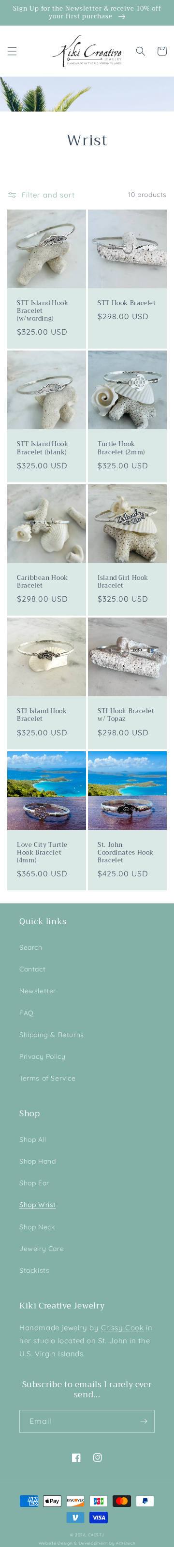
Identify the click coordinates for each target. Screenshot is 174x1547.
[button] (12, 51)
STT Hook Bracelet (127, 303)
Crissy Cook (122, 1327)
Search (31, 947)
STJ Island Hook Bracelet (42, 715)
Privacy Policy (42, 1056)
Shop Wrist (37, 1204)
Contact (32, 969)
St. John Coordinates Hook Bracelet (126, 853)
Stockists (34, 1270)
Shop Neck (37, 1227)
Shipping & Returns (51, 1034)
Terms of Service (47, 1078)
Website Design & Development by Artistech (87, 1543)
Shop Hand (37, 1161)
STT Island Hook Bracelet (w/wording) (42, 311)
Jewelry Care (41, 1248)
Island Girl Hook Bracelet (123, 582)
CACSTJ (96, 1535)
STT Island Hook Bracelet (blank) (42, 448)
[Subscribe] (143, 1421)
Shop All (32, 1139)
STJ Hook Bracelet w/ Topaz (126, 715)
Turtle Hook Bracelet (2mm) (121, 448)
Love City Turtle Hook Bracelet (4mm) (42, 853)
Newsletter (37, 990)
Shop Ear (34, 1183)
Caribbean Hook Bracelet (42, 582)
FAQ (26, 1013)
